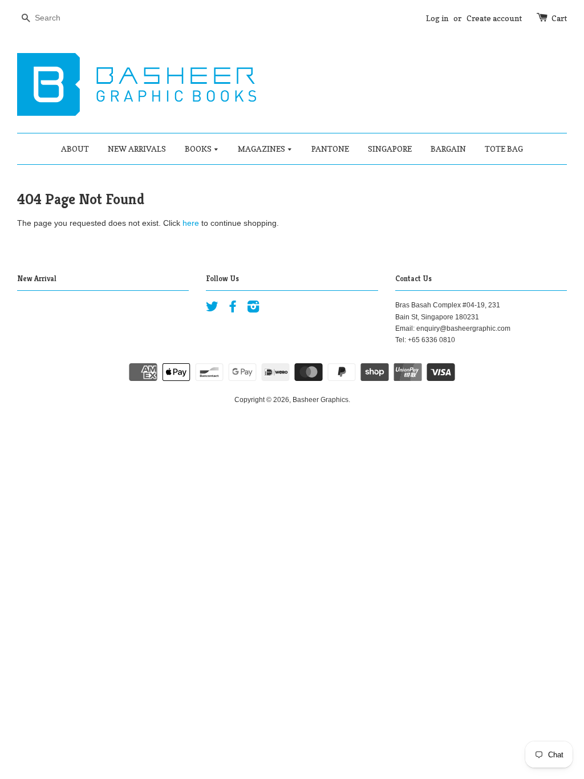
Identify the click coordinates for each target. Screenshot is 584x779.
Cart (559, 18)
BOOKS (199, 148)
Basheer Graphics (320, 400)
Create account (494, 18)
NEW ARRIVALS (137, 148)
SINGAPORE (390, 148)
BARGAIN (448, 148)
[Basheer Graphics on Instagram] (253, 309)
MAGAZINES (262, 148)
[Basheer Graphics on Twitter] (212, 309)
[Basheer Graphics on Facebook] (232, 309)
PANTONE (330, 148)
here (190, 223)
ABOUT (75, 148)
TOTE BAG (504, 148)
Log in (437, 18)
